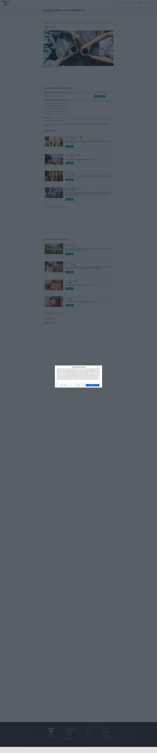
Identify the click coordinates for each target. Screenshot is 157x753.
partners (63, 368)
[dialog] (78, 376)
